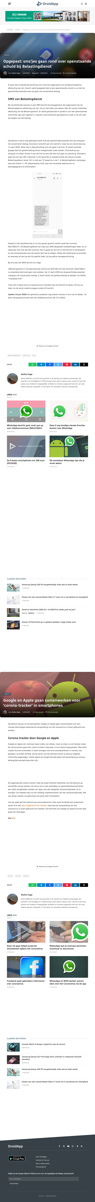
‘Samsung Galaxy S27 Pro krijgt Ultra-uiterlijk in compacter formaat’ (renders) (52, 1058)
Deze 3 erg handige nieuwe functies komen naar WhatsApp (67, 426)
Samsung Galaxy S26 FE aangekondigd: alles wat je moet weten (50, 584)
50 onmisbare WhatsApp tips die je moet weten (67, 462)
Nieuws (17, 30)
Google (25, 876)
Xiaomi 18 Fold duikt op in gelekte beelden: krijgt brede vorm (49, 622)
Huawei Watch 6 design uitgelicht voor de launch (43, 1044)
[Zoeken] (85, 3)
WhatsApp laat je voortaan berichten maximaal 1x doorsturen (68, 947)
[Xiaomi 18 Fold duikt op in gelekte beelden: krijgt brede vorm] (13, 625)
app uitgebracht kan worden (34, 805)
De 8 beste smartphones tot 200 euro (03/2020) (26, 462)
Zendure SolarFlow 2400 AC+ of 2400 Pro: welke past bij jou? (48, 609)
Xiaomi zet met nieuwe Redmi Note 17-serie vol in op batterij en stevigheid (55, 597)
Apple (10, 876)
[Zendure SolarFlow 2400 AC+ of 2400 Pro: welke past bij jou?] (13, 612)
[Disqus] (47, 504)
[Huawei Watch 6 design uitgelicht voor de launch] (13, 1047)
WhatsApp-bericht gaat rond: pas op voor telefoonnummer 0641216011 (25, 426)
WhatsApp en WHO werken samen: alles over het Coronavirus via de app (68, 982)
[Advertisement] (47, 129)
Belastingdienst (14, 355)
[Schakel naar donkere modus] (81, 4)
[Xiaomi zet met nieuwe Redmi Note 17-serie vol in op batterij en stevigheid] (13, 600)
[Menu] (9, 3)
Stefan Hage (16, 73)
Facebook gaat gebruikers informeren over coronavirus (25, 982)
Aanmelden (14, 1184)
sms (34, 355)
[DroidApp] (47, 4)
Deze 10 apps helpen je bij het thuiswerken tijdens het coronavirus (25, 947)
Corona (18, 876)
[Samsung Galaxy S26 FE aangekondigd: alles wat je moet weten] (13, 587)
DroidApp (10, 30)
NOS (13, 818)
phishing (26, 355)
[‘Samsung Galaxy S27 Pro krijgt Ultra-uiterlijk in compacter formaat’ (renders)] (13, 1059)
